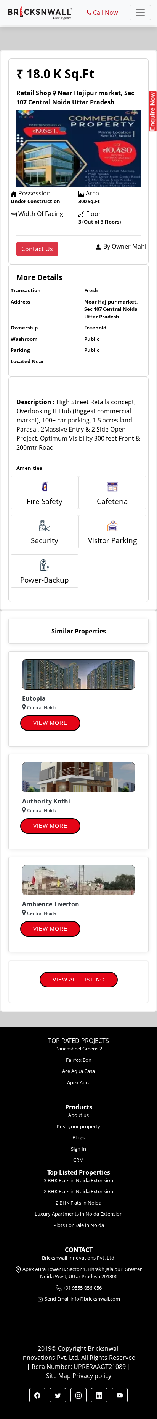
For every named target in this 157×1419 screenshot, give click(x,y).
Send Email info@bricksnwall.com (82, 1298)
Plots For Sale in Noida (78, 1225)
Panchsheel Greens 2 (78, 1048)
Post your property (78, 1126)
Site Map (58, 1376)
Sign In (78, 1148)
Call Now (104, 12)
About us (78, 1115)
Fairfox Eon (78, 1060)
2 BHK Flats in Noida (78, 1202)
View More (50, 723)
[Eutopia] (78, 673)
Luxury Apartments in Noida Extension (79, 1213)
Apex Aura (78, 1082)
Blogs (78, 1137)
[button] (37, 1395)
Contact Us (37, 249)
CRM (78, 1159)
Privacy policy (91, 1376)
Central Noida (41, 707)
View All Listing (79, 979)
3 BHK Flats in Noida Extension (78, 1180)
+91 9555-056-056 (82, 1287)
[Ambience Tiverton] (78, 879)
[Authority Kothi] (78, 776)
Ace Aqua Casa (78, 1071)
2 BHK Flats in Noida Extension (78, 1191)
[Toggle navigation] (140, 12)
